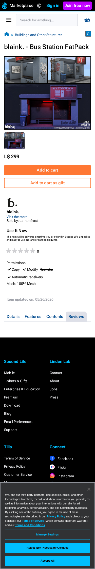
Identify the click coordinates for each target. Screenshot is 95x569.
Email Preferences (18, 422)
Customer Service (18, 474)
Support (10, 430)
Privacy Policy (14, 466)
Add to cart (47, 170)
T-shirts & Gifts (15, 381)
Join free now (77, 5)
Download (12, 405)
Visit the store (17, 217)
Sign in (52, 5)
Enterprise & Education (22, 389)
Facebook (65, 459)
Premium (11, 397)
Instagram (65, 476)
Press (54, 397)
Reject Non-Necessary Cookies (47, 547)
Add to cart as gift (47, 182)
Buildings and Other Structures (38, 35)
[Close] (88, 489)
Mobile (9, 373)
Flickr (61, 467)
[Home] (6, 35)
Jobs (54, 389)
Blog (7, 413)
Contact (56, 373)
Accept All (47, 560)
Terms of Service (17, 458)
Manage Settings (47, 534)
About (54, 381)
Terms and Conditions (30, 525)
